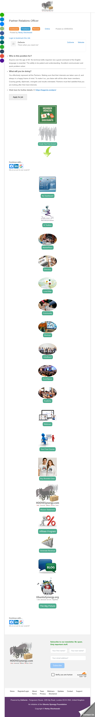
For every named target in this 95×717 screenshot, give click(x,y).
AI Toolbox (47, 225)
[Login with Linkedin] (16, 166)
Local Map (47, 291)
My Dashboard (47, 196)
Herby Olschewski (25, 32)
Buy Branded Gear (47, 478)
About (34, 691)
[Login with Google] (21, 166)
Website (81, 42)
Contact (70, 691)
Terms (34, 694)
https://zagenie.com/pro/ (46, 90)
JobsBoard (47, 357)
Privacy (43, 694)
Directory (47, 269)
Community (47, 313)
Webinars (47, 424)
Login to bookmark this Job (19, 38)
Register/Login (23, 691)
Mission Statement (47, 510)
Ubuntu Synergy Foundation (55, 704)
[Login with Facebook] (11, 166)
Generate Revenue (47, 551)
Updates (61, 691)
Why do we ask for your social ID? (19, 170)
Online (47, 29)
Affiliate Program (47, 531)
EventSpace (47, 379)
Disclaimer (53, 694)
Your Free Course (48, 449)
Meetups (47, 335)
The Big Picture (47, 606)
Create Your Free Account (47, 144)
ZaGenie (70, 42)
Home (12, 691)
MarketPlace (47, 247)
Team (42, 691)
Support (79, 691)
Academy (47, 401)
